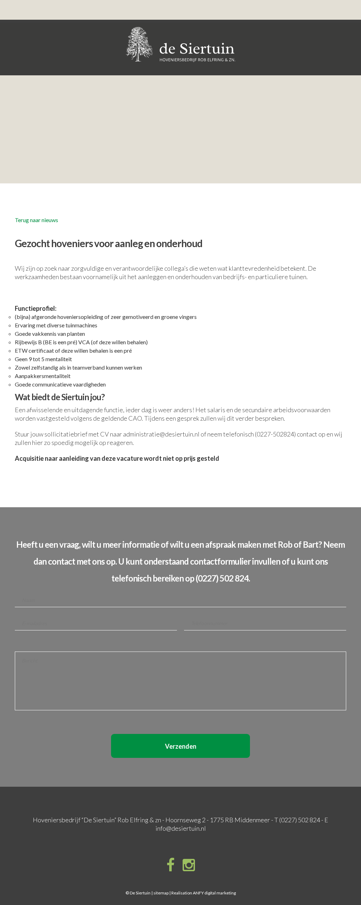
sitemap (161, 892)
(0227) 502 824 (299, 820)
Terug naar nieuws (36, 219)
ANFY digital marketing (214, 892)
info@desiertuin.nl (180, 828)
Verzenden (180, 746)
